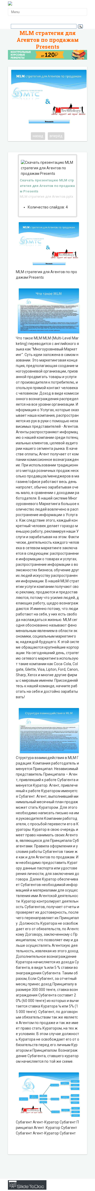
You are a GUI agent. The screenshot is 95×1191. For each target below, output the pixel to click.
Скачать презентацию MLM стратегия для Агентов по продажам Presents (47, 185)
